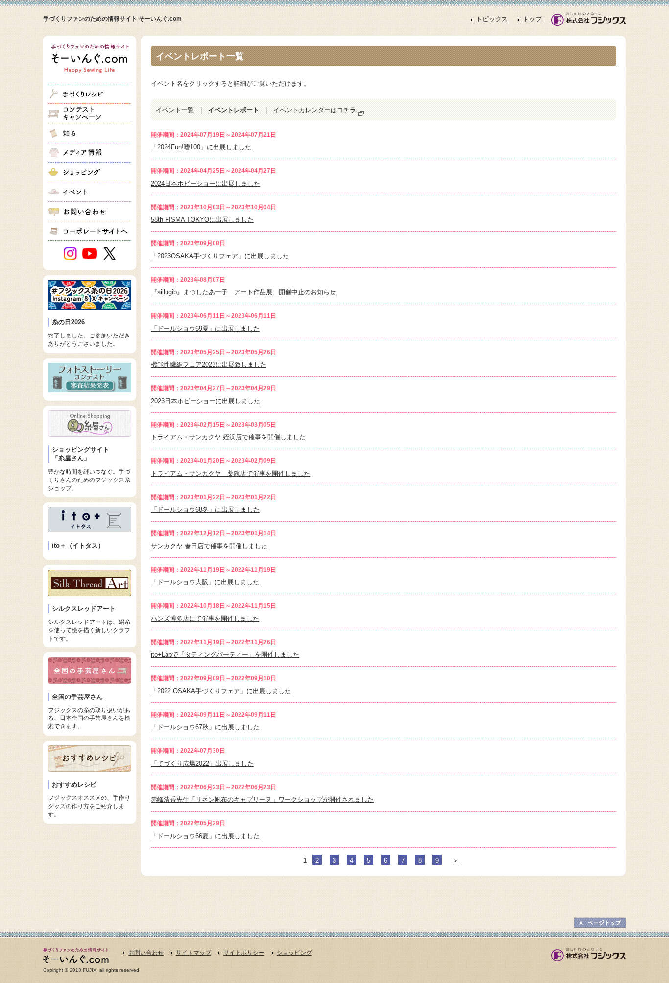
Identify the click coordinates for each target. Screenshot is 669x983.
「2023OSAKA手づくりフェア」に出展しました (220, 256)
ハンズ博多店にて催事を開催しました (205, 618)
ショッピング (294, 952)
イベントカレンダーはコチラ (314, 110)
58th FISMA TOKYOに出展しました (202, 219)
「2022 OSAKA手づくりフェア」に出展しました (221, 691)
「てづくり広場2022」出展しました (202, 763)
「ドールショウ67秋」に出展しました (205, 727)
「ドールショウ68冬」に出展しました (205, 509)
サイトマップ (193, 952)
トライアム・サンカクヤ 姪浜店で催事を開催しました (228, 437)
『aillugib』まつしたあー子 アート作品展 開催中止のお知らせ (243, 292)
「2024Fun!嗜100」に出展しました (201, 147)
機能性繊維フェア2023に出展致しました (208, 364)
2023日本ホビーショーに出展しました (205, 401)
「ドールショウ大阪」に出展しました (205, 582)
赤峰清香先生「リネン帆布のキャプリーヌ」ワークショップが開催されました (262, 799)
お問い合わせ (146, 952)
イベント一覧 (175, 110)
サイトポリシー (243, 952)
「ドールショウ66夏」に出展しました (205, 835)
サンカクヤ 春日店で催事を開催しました (209, 546)
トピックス (492, 19)
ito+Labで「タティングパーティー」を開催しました (225, 654)
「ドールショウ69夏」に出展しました (205, 328)
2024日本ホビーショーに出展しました (205, 183)
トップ (532, 19)
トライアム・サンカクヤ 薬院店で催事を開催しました (230, 473)
